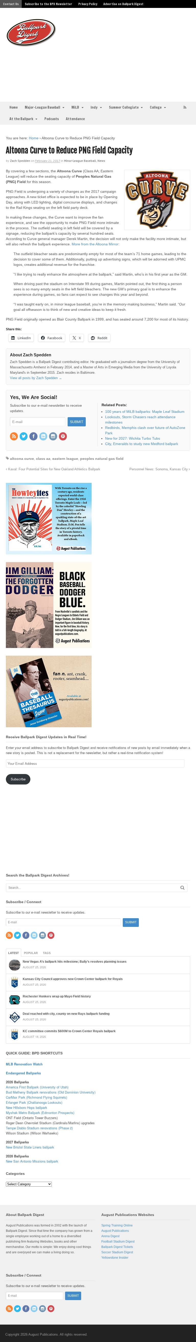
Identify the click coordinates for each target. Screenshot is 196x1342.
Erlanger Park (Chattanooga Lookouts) (34, 1102)
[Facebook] (33, 437)
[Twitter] (24, 437)
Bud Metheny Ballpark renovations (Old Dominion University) (50, 1092)
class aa (43, 459)
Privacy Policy (87, 4)
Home (13, 107)
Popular (31, 952)
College (156, 107)
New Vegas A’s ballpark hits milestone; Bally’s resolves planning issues (75, 961)
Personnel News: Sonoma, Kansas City (159, 469)
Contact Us (11, 4)
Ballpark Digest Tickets (117, 1247)
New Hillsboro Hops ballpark (26, 1107)
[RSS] (14, 437)
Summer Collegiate (124, 107)
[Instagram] (53, 437)
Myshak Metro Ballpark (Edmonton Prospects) (40, 1112)
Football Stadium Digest (117, 1241)
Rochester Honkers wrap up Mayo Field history (57, 996)
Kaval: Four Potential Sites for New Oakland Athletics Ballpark (53, 469)
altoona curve (22, 459)
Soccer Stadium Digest (117, 1252)
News (101, 161)
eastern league (65, 459)
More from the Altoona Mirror (95, 244)
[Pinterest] (63, 437)
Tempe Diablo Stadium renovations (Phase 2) (39, 1127)
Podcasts (51, 118)
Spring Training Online (117, 1225)
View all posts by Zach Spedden (36, 378)
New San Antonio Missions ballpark (32, 1161)
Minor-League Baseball (80, 161)
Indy (94, 107)
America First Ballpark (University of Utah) (37, 1087)
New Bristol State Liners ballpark (30, 1147)
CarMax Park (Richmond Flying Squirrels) (36, 1097)
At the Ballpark (21, 118)
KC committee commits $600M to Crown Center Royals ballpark (69, 1031)
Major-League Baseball (42, 107)
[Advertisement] (128, 54)
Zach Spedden (20, 161)
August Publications (115, 1231)
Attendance (75, 118)
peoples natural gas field (102, 459)
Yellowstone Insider (114, 1257)
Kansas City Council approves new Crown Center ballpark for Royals (73, 979)
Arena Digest (110, 1236)
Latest (13, 952)
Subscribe (18, 779)
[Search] (182, 887)
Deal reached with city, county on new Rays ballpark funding (66, 1014)
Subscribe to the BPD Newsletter (48, 4)
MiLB (75, 107)
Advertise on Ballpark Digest (123, 4)
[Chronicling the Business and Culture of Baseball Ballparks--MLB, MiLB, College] (31, 45)
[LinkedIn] (43, 437)
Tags (47, 952)
